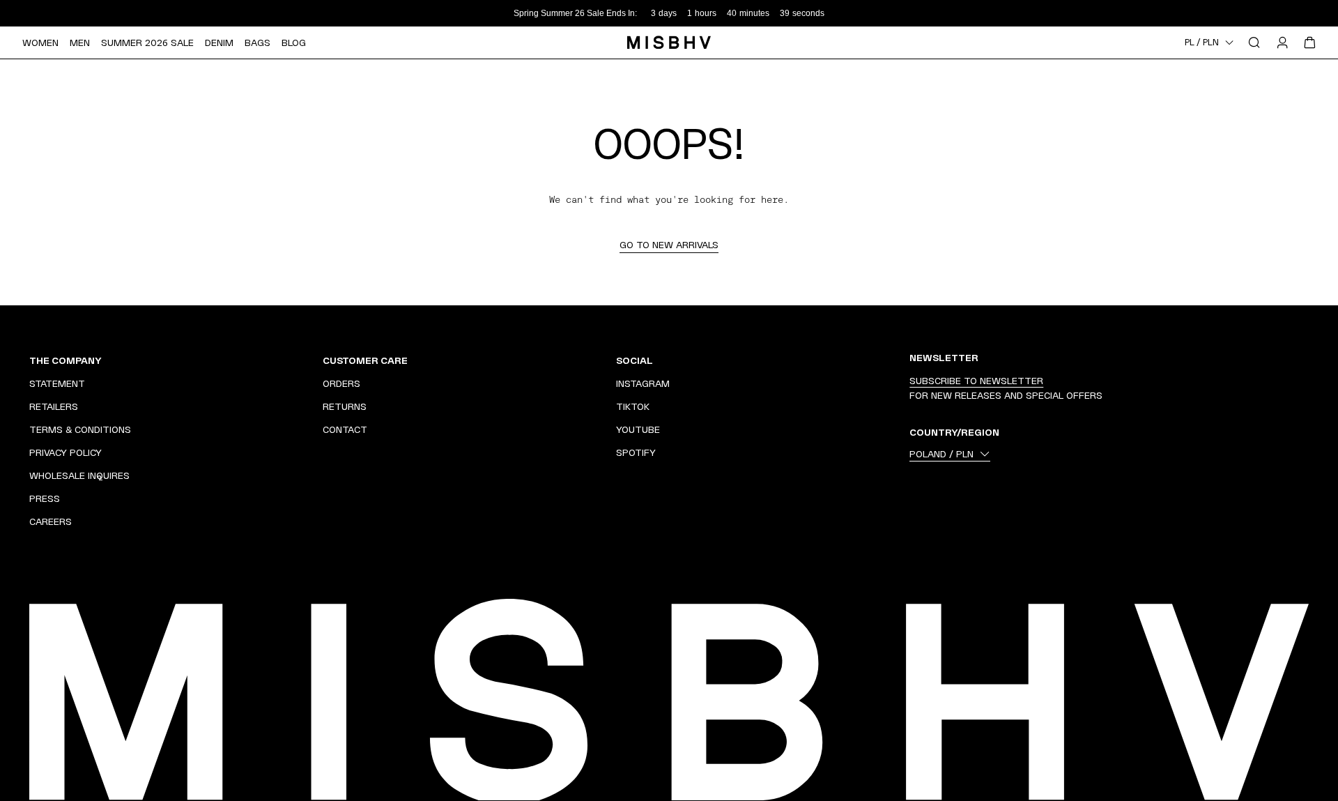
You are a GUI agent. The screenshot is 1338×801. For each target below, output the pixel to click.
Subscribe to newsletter (976, 380)
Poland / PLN (941, 453)
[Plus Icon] (293, 360)
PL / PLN (1202, 42)
